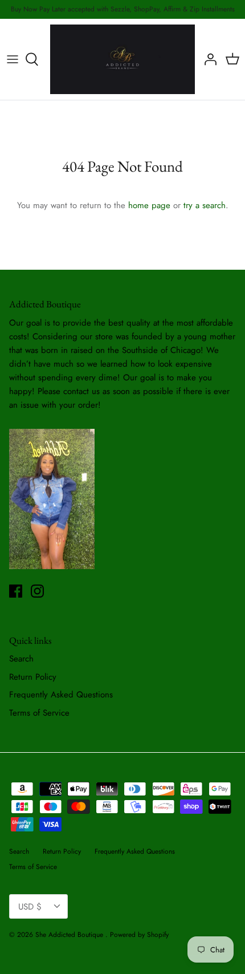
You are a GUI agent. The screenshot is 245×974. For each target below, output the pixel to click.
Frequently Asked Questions (61, 694)
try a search (204, 205)
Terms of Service (39, 713)
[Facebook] (15, 591)
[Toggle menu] (12, 59)
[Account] (207, 59)
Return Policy (32, 677)
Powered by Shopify (139, 935)
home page (149, 205)
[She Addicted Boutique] (122, 59)
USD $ (30, 906)
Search (21, 658)
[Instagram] (37, 591)
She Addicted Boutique (70, 935)
